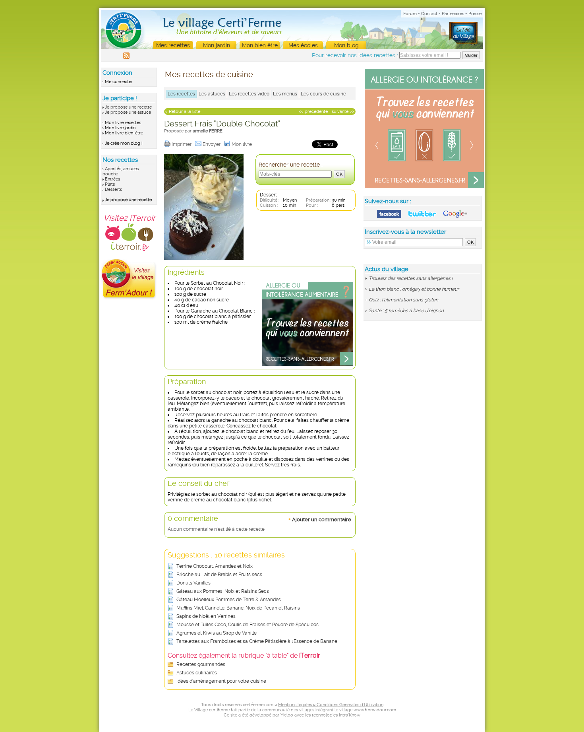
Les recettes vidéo (249, 94)
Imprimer (182, 144)
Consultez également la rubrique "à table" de (244, 655)
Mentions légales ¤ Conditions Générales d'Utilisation (330, 704)
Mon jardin (216, 45)
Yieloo (286, 715)
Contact (429, 13)
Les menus (285, 94)
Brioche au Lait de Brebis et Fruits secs (219, 574)
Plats (110, 184)
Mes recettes (173, 45)
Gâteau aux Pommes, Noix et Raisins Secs (222, 591)
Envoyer (212, 144)
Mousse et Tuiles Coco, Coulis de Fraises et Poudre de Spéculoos (247, 624)
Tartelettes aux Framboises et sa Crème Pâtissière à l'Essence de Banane (256, 641)
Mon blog (346, 45)
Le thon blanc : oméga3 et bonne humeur (414, 289)
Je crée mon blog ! (124, 143)
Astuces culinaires (196, 673)
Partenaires (453, 13)
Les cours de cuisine (323, 94)
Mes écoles (303, 45)
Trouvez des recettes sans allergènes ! (411, 278)
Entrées (112, 179)
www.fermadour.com (375, 710)
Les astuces (212, 94)
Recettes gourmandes (200, 664)
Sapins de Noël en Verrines (206, 616)
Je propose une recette (128, 107)
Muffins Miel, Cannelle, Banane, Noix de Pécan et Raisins (238, 608)
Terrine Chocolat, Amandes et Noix (214, 566)
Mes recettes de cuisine (209, 74)
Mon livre (242, 144)
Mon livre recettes (123, 122)
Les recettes (181, 94)
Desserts (113, 189)
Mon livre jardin (120, 127)
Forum (410, 13)
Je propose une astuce (128, 112)
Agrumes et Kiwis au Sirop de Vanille (216, 633)
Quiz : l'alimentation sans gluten (403, 300)
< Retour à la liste (182, 111)
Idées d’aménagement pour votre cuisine (221, 681)
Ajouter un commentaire (319, 519)
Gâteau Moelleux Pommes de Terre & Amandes (228, 599)
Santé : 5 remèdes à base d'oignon (406, 310)
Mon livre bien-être (124, 133)
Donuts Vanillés (193, 583)
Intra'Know (349, 715)
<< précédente (313, 111)
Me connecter (119, 81)
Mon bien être (260, 45)
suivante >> (343, 111)
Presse (475, 13)
